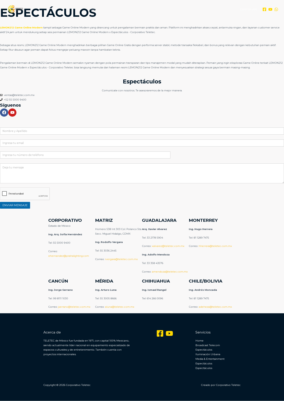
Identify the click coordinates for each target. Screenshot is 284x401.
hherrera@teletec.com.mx (215, 246)
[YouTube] (270, 9)
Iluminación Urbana (166, 9)
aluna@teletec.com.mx (119, 306)
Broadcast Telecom (115, 9)
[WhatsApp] (276, 9)
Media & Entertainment (198, 9)
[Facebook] (264, 9)
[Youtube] (169, 333)
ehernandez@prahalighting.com (68, 255)
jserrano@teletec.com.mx (74, 306)
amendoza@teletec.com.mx (170, 271)
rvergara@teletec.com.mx (121, 259)
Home (94, 9)
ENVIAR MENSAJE (15, 205)
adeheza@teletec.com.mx (215, 306)
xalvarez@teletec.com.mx (168, 246)
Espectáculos (141, 9)
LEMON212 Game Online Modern (21, 27)
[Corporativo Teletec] (15, 9)
